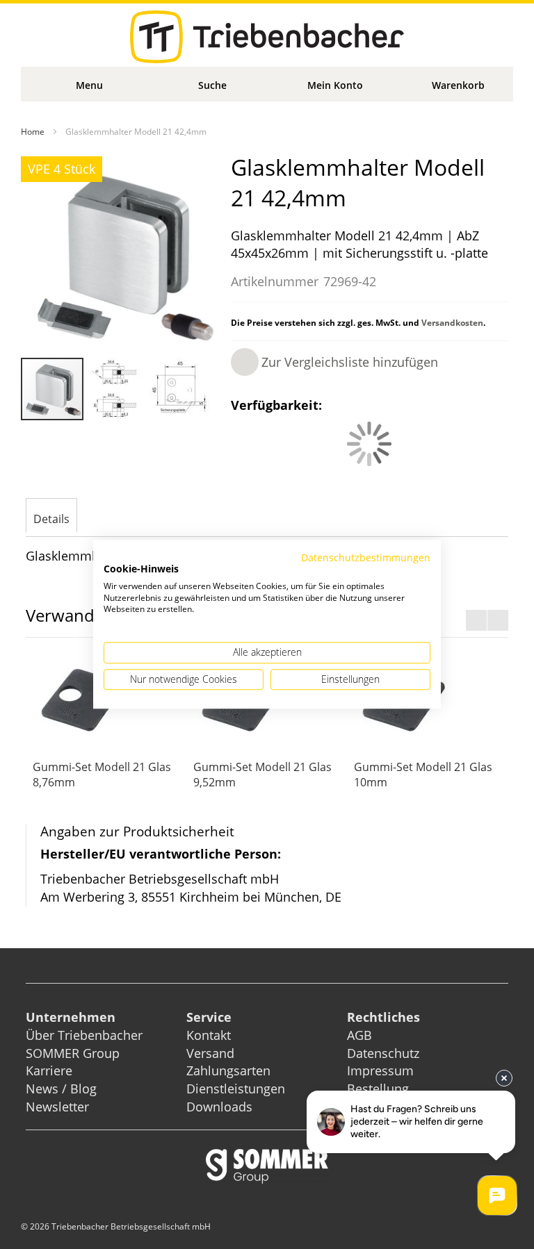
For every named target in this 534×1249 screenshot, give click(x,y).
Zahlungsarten (228, 1070)
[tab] (51, 517)
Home (32, 132)
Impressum (380, 1070)
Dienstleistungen (235, 1088)
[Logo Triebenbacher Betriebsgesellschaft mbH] (267, 36)
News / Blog (61, 1088)
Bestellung (378, 1088)
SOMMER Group (73, 1053)
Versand (210, 1053)
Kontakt (208, 1035)
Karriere (49, 1070)
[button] (117, 389)
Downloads (219, 1106)
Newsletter (57, 1106)
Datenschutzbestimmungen (365, 557)
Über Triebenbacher (84, 1035)
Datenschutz (383, 1053)
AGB (359, 1035)
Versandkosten (452, 323)
